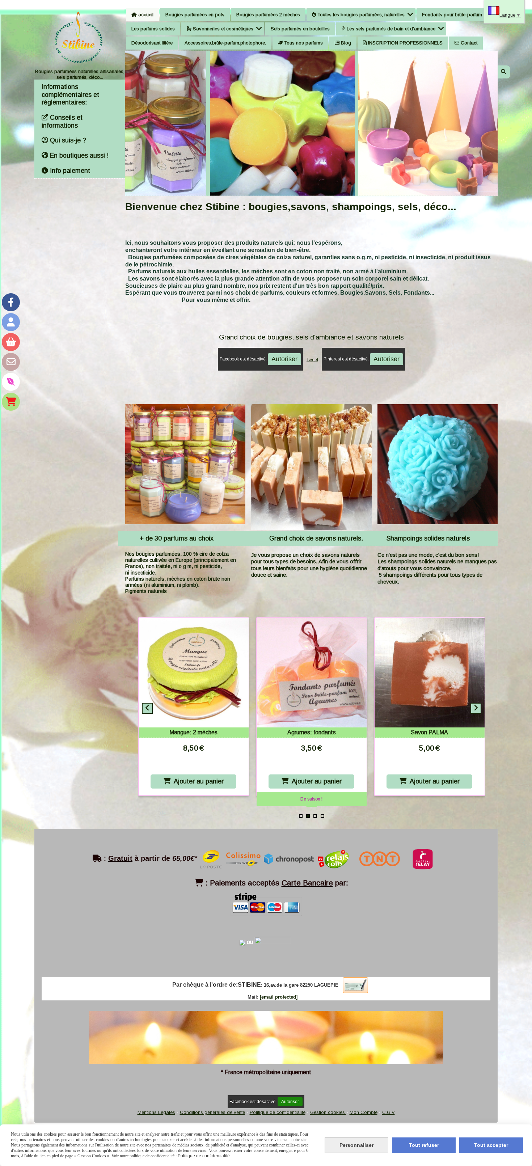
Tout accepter (491, 1145)
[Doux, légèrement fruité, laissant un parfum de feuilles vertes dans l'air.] (430, 672)
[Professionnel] (11, 402)
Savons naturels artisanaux (454, 74)
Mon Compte (363, 1112)
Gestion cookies (328, 1112)
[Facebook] (11, 302)
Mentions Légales (156, 1112)
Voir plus (148, 74)
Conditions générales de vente (212, 1112)
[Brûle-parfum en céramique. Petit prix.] (194, 672)
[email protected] (278, 997)
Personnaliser (356, 1145)
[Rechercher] (504, 71)
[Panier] (11, 342)
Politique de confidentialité (277, 1112)
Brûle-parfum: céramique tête (193, 732)
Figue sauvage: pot (429, 732)
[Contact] (11, 362)
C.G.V (388, 1112)
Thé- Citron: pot (311, 732)
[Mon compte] (11, 322)
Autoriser (284, 359)
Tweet (312, 359)
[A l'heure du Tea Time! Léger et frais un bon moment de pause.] (312, 672)
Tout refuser (424, 1145)
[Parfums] (11, 382)
